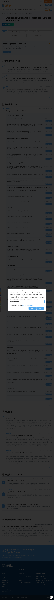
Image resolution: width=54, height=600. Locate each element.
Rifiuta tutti (32, 308)
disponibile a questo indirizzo (27, 305)
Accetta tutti (40, 308)
